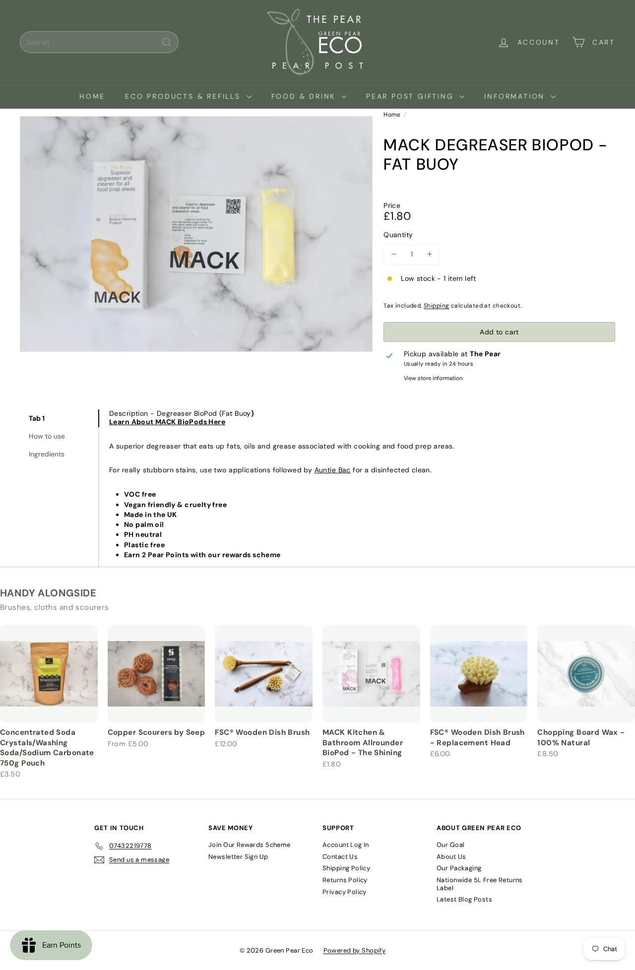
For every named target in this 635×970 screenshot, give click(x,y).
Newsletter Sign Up (238, 856)
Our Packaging (459, 868)
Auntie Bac (333, 469)
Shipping (436, 306)
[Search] (167, 42)
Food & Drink (305, 96)
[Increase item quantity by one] (430, 254)
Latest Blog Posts (464, 899)
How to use (47, 436)
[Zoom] (196, 234)
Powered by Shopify (354, 950)
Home (92, 96)
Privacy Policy (344, 892)
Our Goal (450, 845)
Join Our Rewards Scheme (249, 845)
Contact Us (340, 856)
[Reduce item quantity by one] (393, 254)
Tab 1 (37, 418)
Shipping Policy (346, 868)
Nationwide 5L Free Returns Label (480, 884)
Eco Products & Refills (184, 96)
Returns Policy (345, 880)
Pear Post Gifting (411, 96)
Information (516, 96)
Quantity (398, 235)
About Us (451, 856)
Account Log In (345, 845)
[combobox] (99, 42)
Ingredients (46, 454)
